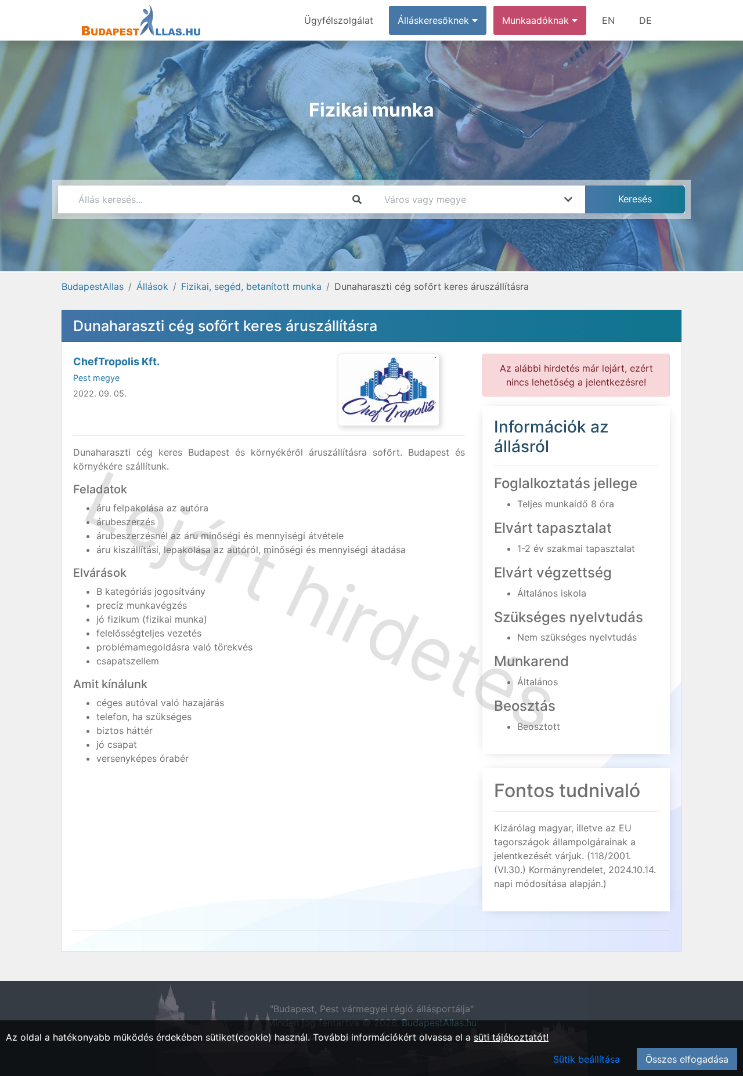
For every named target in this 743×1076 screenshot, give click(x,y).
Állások (152, 286)
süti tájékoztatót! (511, 1037)
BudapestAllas (93, 286)
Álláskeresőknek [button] (435, 20)
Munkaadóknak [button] (537, 20)
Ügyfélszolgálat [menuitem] (338, 20)
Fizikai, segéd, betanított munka (251, 286)
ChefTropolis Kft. (116, 361)
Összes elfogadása (686, 1059)
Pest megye (96, 378)
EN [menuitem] (608, 20)
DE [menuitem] (645, 20)
